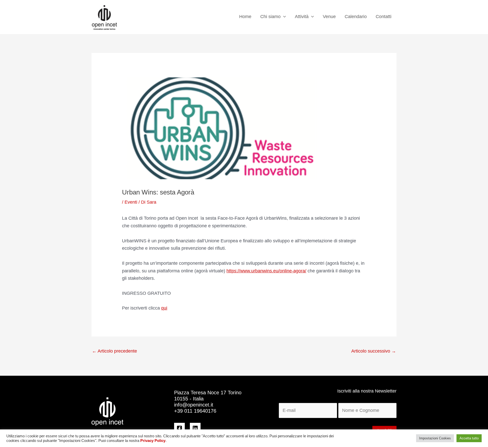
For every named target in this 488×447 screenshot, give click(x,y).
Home (245, 16)
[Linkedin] (195, 428)
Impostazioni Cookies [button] (435, 438)
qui (164, 308)
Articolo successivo (373, 351)
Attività (302, 16)
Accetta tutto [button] (469, 438)
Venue (329, 16)
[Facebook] (179, 428)
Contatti (383, 16)
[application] (283, 16)
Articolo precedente (114, 351)
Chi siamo (270, 16)
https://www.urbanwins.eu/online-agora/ (266, 270)
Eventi (131, 202)
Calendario (356, 16)
